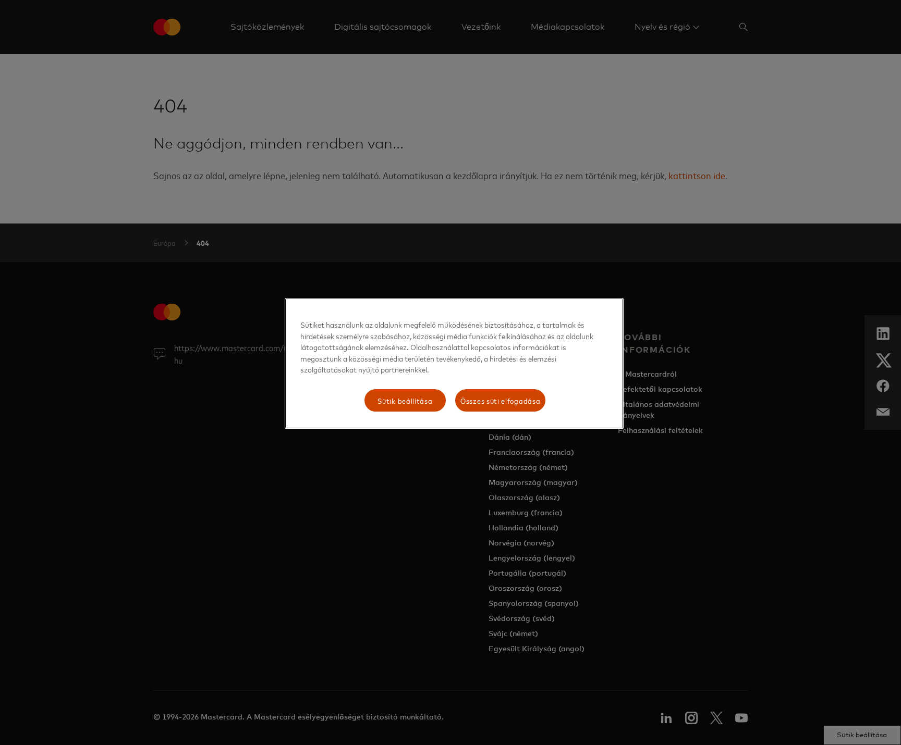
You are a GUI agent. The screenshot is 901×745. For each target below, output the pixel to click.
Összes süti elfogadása (500, 400)
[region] (454, 363)
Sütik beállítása (405, 400)
